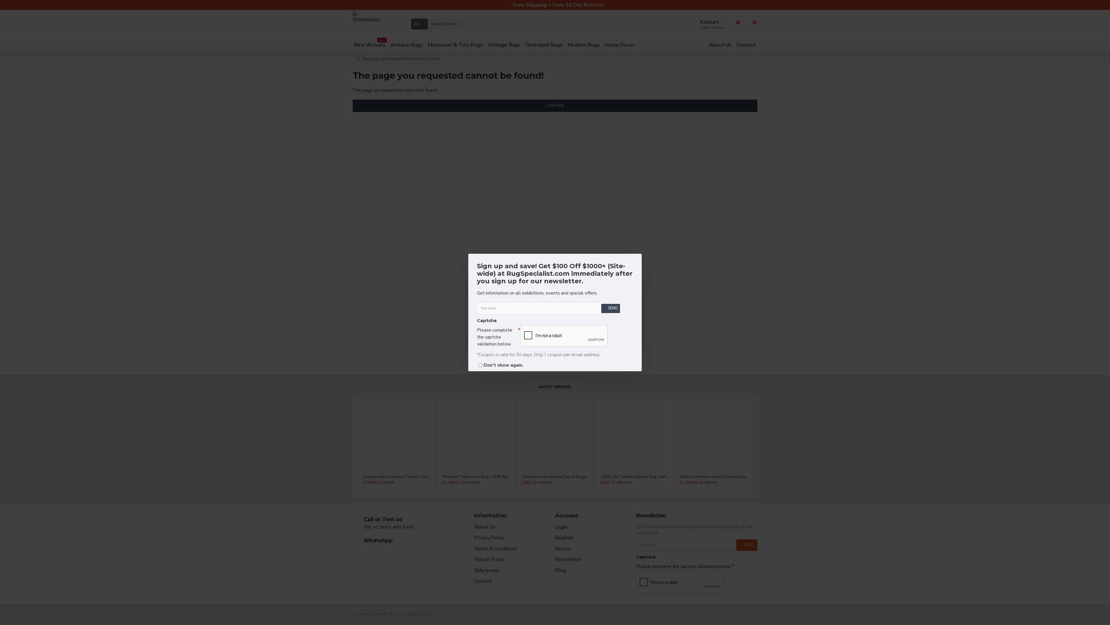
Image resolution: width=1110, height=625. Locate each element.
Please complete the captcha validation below (494, 337)
